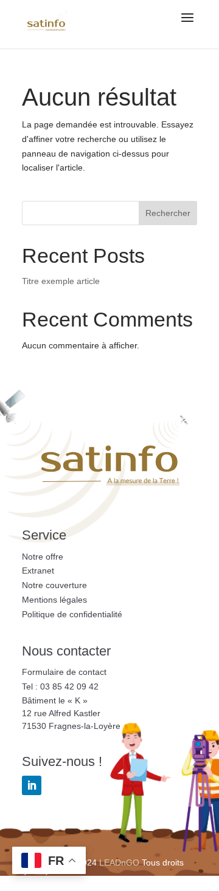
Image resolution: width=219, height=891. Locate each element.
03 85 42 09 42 (69, 686)
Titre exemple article (61, 281)
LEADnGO (119, 862)
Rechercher (167, 213)
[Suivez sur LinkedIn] (31, 785)
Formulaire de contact (64, 672)
